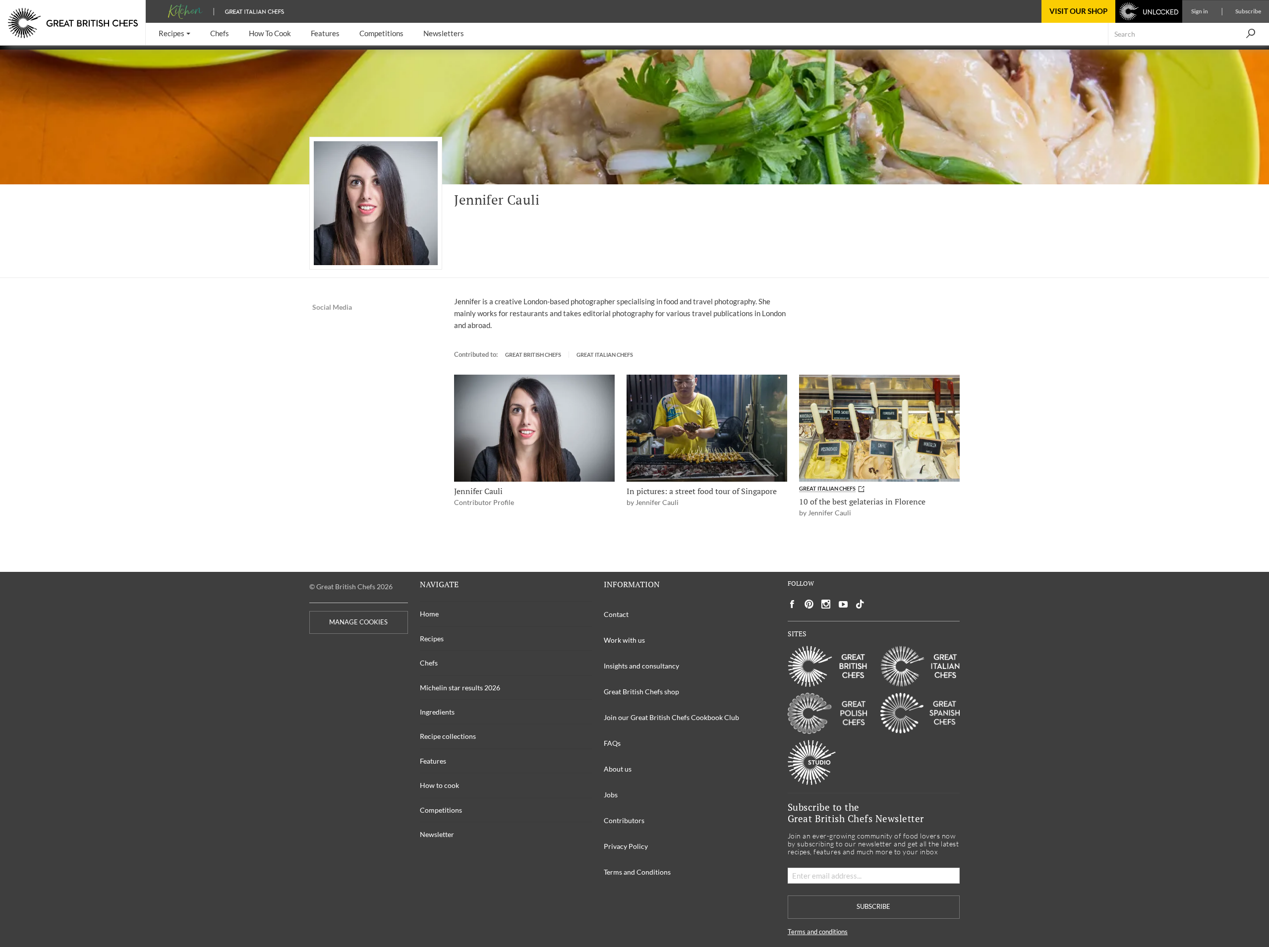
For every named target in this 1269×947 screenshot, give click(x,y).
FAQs (612, 743)
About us (618, 769)
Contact (616, 614)
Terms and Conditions (637, 872)
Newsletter (437, 834)
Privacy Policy (626, 846)
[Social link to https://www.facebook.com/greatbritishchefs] (792, 604)
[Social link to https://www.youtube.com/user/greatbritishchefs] (843, 604)
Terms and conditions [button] (818, 932)
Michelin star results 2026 (460, 687)
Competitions (441, 810)
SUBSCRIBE (873, 906)
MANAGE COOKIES (358, 622)
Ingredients (437, 712)
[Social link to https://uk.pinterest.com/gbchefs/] (809, 604)
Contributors (624, 820)
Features (433, 761)
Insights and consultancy (641, 666)
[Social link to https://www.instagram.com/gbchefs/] (826, 604)
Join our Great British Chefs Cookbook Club (671, 717)
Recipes (432, 638)
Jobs (611, 794)
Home (429, 614)
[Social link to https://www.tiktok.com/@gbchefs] (860, 604)
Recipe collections (448, 736)
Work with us (624, 640)
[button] (174, 34)
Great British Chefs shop (641, 691)
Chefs (429, 663)
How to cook (439, 785)
